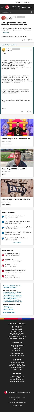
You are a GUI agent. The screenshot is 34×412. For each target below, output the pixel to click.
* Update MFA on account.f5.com (12, 301)
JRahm (14, 266)
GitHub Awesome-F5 (9, 312)
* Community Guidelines (10, 294)
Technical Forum (7, 12)
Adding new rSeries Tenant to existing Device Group (18, 227)
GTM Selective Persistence (12, 265)
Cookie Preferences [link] (17, 405)
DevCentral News (6, 141)
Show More (6, 32)
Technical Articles (17, 330)
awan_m (15, 239)
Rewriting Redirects (10, 275)
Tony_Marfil (16, 255)
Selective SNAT (9, 259)
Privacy (23, 397)
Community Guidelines (17, 333)
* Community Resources (9, 298)
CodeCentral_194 (17, 261)
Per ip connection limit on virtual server (16, 238)
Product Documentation (17, 345)
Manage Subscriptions (17, 362)
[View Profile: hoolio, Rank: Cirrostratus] (3, 50)
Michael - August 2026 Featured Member (16, 138)
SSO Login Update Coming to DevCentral (16, 199)
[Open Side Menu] (2, 7)
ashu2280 (15, 217)
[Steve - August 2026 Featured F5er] (17, 158)
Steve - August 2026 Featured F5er (14, 169)
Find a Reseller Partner (17, 376)
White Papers (17, 347)
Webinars (17, 352)
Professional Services (17, 364)
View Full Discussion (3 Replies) (10, 45)
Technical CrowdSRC (17, 331)
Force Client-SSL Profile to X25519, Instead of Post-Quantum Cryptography (18, 232)
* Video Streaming (8, 309)
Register (24, 7)
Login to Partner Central (17, 381)
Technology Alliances (17, 378)
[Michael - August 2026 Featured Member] (17, 127)
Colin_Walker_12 (17, 272)
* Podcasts (6, 306)
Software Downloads (17, 367)
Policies (18, 397)
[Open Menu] (31, 12)
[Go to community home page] (13, 7)
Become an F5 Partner (17, 379)
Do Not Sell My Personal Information (17, 402)
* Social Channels (8, 308)
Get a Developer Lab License (17, 336)
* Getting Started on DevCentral (12, 292)
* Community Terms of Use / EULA (12, 295)
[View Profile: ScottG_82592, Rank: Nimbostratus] (3, 18)
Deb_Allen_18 (16, 277)
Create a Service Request (17, 366)
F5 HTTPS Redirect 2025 (12, 254)
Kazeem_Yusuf (17, 223)
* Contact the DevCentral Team (12, 300)
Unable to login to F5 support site (15, 216)
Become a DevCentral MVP (17, 338)
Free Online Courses (17, 353)
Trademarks (12, 397)
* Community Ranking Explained (12, 297)
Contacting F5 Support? (10, 287)
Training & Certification (17, 355)
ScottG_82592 (10, 17)
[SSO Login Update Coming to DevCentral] (17, 188)
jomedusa (15, 228)
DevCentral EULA (17, 335)
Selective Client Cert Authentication (15, 270)
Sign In (30, 7)
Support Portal (17, 369)
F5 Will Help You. (12, 286)
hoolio (8, 49)
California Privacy (17, 400)
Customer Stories (17, 350)
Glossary (17, 348)
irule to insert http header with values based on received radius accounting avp (18, 221)
